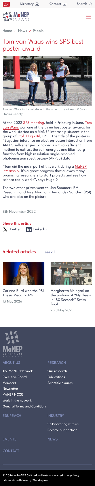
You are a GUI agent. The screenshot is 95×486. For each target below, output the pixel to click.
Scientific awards (60, 383)
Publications (56, 377)
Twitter (15, 229)
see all (50, 252)
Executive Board (15, 377)
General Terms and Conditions (25, 406)
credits (61, 475)
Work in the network (17, 400)
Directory (27, 4)
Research (57, 363)
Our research (57, 371)
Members (9, 383)
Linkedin (40, 229)
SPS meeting (33, 123)
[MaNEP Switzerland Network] (16, 17)
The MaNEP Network (18, 371)
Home (7, 31)
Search (82, 4)
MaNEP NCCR (13, 394)
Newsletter (10, 389)
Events (10, 439)
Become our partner (62, 430)
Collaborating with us (63, 424)
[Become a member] (6, 4)
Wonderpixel (40, 480)
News (22, 31)
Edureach (12, 416)
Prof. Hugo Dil (28, 136)
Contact (55, 4)
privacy (74, 475)
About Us (11, 363)
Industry (56, 416)
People (38, 31)
